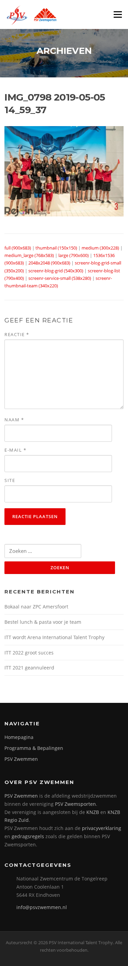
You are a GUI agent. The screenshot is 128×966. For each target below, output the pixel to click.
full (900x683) (17, 248)
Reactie (16, 334)
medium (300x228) (100, 248)
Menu (118, 14)
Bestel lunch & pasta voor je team (42, 622)
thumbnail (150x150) (56, 248)
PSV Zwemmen (21, 759)
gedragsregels (28, 836)
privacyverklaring (101, 828)
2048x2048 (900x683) (49, 263)
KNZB (92, 812)
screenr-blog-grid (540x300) (55, 271)
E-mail (15, 450)
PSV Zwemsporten (75, 804)
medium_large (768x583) (29, 255)
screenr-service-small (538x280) (59, 278)
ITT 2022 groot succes (29, 652)
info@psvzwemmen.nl (41, 907)
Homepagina (18, 737)
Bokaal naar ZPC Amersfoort (36, 606)
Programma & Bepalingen (33, 748)
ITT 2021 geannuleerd (29, 667)
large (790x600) (73, 255)
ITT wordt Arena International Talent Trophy (54, 637)
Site (9, 480)
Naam (14, 420)
